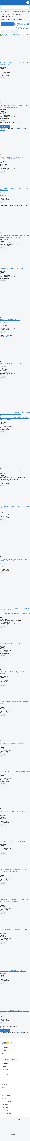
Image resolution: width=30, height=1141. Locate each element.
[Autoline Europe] (10, 2)
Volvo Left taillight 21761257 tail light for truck (13, 971)
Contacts (4, 1056)
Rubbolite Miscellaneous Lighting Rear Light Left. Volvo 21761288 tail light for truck (14, 900)
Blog (3, 1092)
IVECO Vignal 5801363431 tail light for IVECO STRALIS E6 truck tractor (13, 157)
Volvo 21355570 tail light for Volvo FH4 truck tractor (15, 613)
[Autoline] (2, 11)
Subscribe (4, 126)
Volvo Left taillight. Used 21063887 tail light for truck (15, 771)
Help (3, 1053)
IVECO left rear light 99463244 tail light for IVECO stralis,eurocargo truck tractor (14, 106)
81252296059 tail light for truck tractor (11, 364)
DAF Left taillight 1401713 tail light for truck (12, 841)
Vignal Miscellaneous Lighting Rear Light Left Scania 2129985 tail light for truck (13, 870)
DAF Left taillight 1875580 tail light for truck (12, 743)
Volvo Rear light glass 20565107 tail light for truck (14, 643)
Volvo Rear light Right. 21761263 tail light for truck (14, 1011)
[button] (27, 2)
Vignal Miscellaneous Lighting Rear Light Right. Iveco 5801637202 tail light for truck (13, 930)
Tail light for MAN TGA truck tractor (10, 320)
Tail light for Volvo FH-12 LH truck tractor (12, 268)
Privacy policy (5, 1084)
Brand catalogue (6, 1095)
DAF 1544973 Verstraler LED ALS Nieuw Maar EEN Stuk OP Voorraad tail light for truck (15, 236)
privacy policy (20, 128)
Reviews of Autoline (6, 1090)
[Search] (27, 7)
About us (4, 1050)
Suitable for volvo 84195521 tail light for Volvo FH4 (14, 471)
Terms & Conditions (6, 1082)
